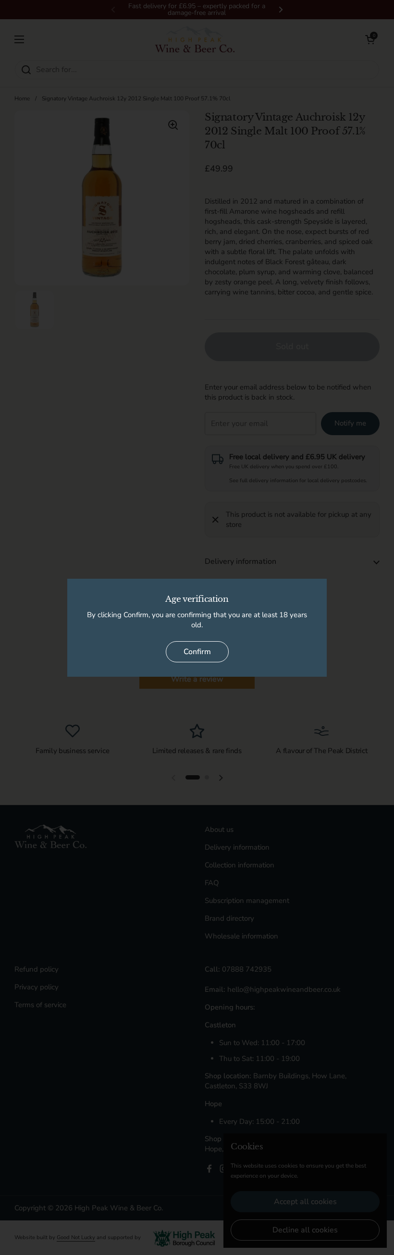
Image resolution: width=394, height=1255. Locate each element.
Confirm (197, 651)
